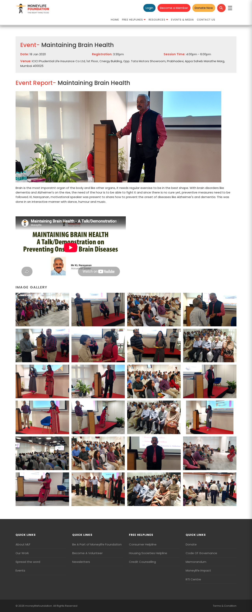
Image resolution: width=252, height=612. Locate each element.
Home (115, 20)
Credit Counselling (142, 562)
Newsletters (81, 562)
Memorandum (196, 562)
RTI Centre (193, 579)
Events (20, 570)
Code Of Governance (201, 553)
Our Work (22, 553)
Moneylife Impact (198, 570)
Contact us (206, 20)
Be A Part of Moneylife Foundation (97, 544)
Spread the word (28, 562)
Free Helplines (133, 20)
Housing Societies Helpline (148, 553)
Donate (191, 544)
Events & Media (182, 20)
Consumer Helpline (143, 544)
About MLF (23, 544)
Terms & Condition (224, 606)
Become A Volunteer (87, 553)
